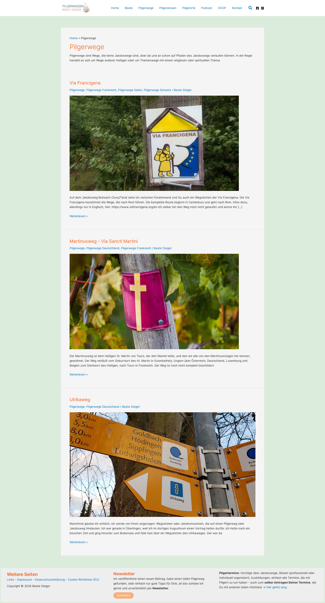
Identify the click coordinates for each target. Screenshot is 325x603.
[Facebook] (257, 8)
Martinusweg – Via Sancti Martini (104, 241)
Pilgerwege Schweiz (157, 90)
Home (74, 38)
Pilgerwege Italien (130, 90)
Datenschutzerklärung (50, 579)
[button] (250, 8)
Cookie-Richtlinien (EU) (83, 579)
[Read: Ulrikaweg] (162, 464)
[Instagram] (262, 8)
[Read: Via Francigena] (154, 143)
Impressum (25, 579)
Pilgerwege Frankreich (101, 90)
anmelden (123, 595)
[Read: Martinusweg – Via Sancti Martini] (154, 301)
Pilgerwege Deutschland (102, 248)
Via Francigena (85, 82)
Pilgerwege (77, 90)
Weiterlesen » (79, 216)
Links (10, 579)
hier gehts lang (276, 587)
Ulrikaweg (80, 399)
